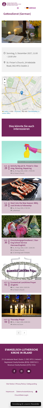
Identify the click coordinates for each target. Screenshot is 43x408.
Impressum (10, 391)
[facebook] (14, 371)
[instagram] (21, 371)
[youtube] (29, 371)
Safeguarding (32, 384)
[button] (10, 8)
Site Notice (10, 384)
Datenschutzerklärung (24, 391)
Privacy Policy (20, 384)
